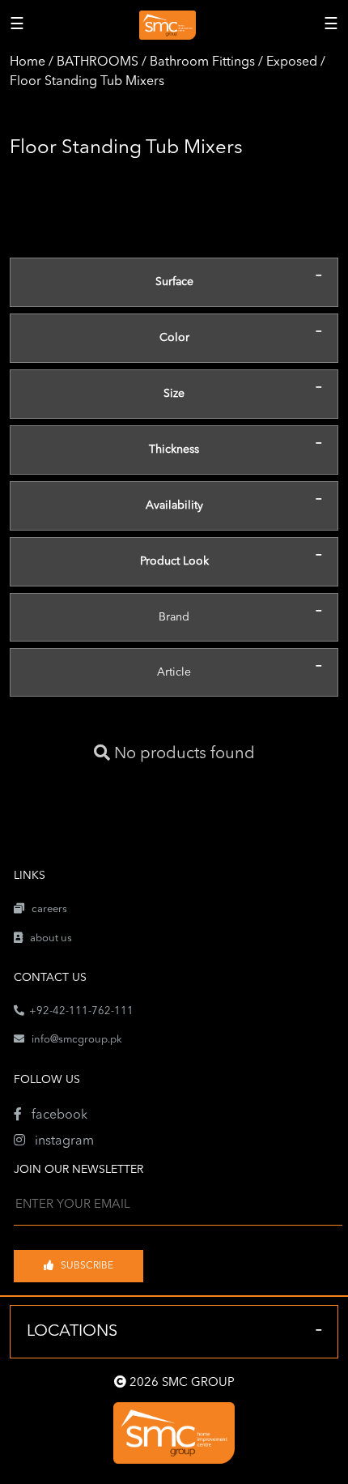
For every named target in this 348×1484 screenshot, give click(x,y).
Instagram (59, 1141)
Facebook (54, 1115)
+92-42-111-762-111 (79, 1011)
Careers (45, 909)
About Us (47, 938)
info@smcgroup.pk (77, 1039)
